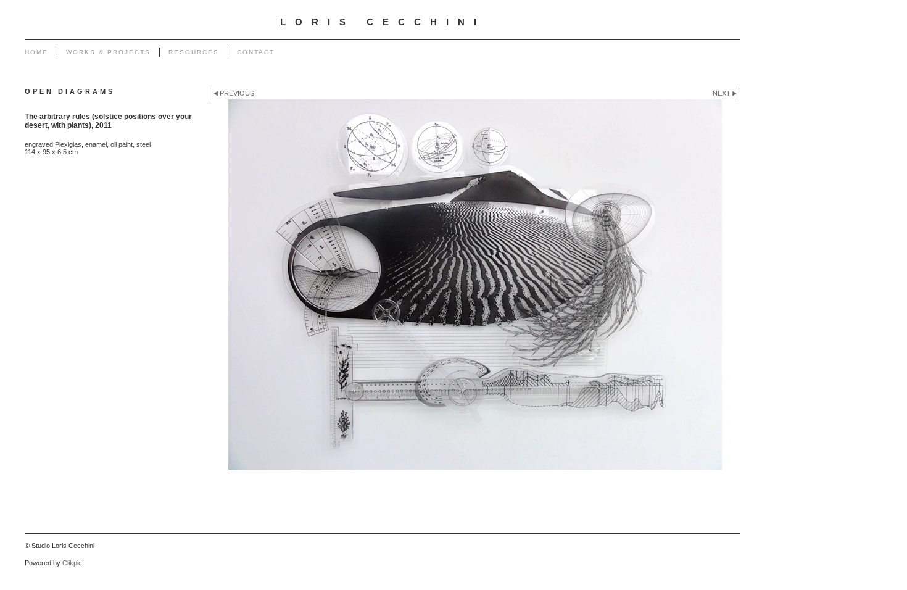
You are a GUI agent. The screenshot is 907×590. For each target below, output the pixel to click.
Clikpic (72, 563)
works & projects (108, 52)
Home (36, 52)
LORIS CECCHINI (383, 22)
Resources (193, 52)
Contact (256, 52)
